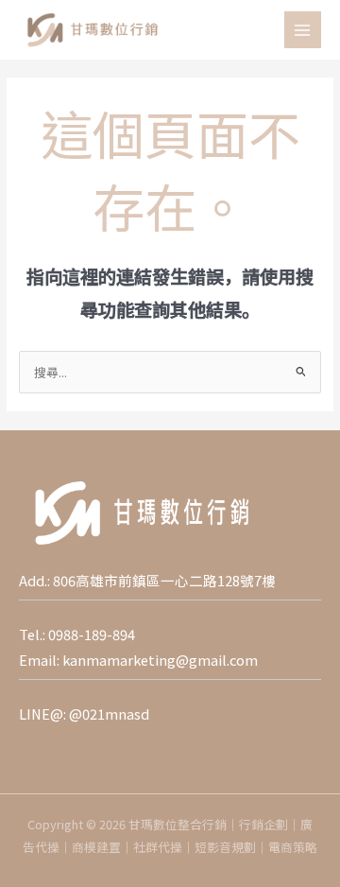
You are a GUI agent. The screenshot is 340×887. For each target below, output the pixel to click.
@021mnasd (109, 713)
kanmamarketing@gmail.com (160, 660)
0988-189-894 (91, 634)
